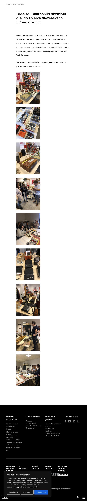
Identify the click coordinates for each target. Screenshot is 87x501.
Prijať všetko (41, 492)
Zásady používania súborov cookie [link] (25, 487)
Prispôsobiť (13, 492)
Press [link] (8, 429)
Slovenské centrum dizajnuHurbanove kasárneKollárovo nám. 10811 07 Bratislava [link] (53, 430)
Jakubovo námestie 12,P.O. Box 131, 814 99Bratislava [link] (33, 424)
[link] (5, 497)
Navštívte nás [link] (12, 432)
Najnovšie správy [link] (19, 4)
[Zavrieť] (49, 472)
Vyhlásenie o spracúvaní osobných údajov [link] (13, 437)
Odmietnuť (27, 492)
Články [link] (8, 4)
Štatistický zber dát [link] (13, 449)
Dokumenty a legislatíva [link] (12, 425)
